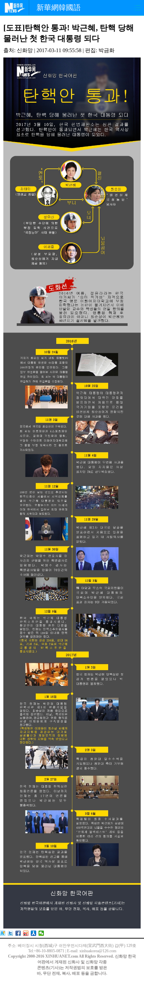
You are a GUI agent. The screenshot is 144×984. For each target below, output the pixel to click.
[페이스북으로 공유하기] (18, 933)
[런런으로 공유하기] (34, 933)
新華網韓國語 (59, 7)
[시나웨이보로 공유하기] (26, 933)
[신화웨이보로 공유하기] (3, 933)
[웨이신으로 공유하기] (41, 933)
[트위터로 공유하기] (10, 933)
